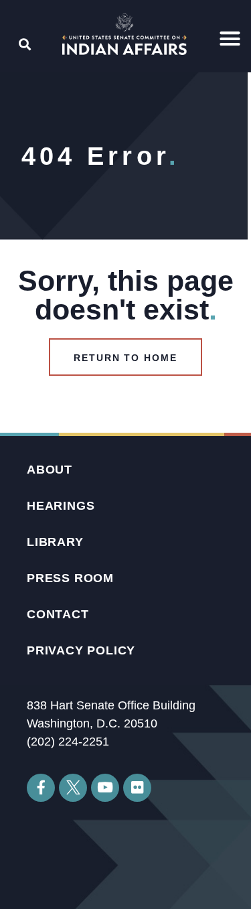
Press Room (70, 578)
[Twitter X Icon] (73, 788)
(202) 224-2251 (68, 741)
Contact (58, 614)
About (49, 469)
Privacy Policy (81, 650)
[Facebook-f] (41, 788)
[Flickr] (137, 788)
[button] (230, 39)
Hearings (60, 505)
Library (55, 542)
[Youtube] (105, 788)
